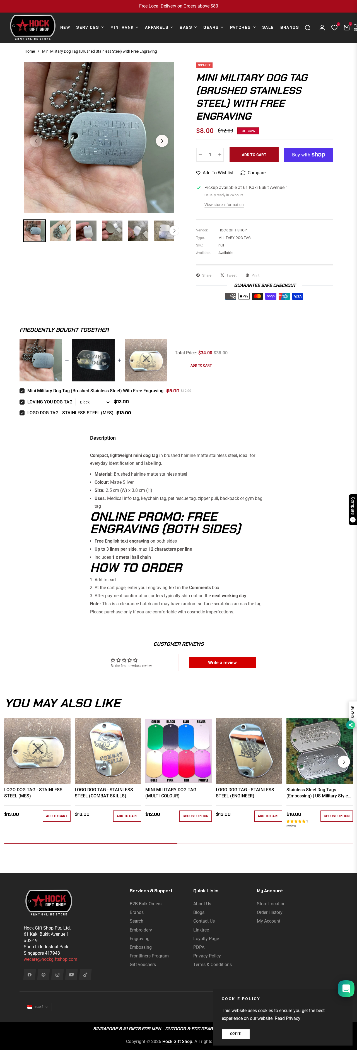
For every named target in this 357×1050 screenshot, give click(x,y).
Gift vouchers (143, 964)
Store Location (271, 903)
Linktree (201, 930)
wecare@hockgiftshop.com (50, 959)
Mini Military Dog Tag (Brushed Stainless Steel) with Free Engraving (95, 390)
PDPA (198, 947)
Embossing (141, 947)
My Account (268, 921)
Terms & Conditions (212, 964)
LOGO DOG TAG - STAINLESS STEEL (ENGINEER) (245, 793)
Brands (137, 912)
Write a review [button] (222, 662)
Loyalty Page (206, 938)
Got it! (235, 1034)
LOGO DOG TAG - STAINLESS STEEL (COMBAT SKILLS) (104, 793)
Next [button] (162, 141)
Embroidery (141, 930)
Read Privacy (287, 1018)
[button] (309, 27)
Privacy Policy (207, 956)
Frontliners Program (149, 956)
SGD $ (39, 1007)
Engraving (139, 938)
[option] (99, 137)
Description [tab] (103, 438)
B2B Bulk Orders (145, 903)
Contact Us (204, 921)
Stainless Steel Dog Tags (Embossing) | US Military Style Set (317, 793)
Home (30, 51)
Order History (270, 912)
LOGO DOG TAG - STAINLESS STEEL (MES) (70, 412)
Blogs (198, 912)
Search (136, 921)
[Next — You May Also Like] (344, 762)
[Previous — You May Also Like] (13, 762)
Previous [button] (36, 141)
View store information (224, 204)
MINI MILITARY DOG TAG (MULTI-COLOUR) (170, 793)
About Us (202, 903)
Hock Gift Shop (177, 1041)
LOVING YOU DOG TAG (50, 402)
